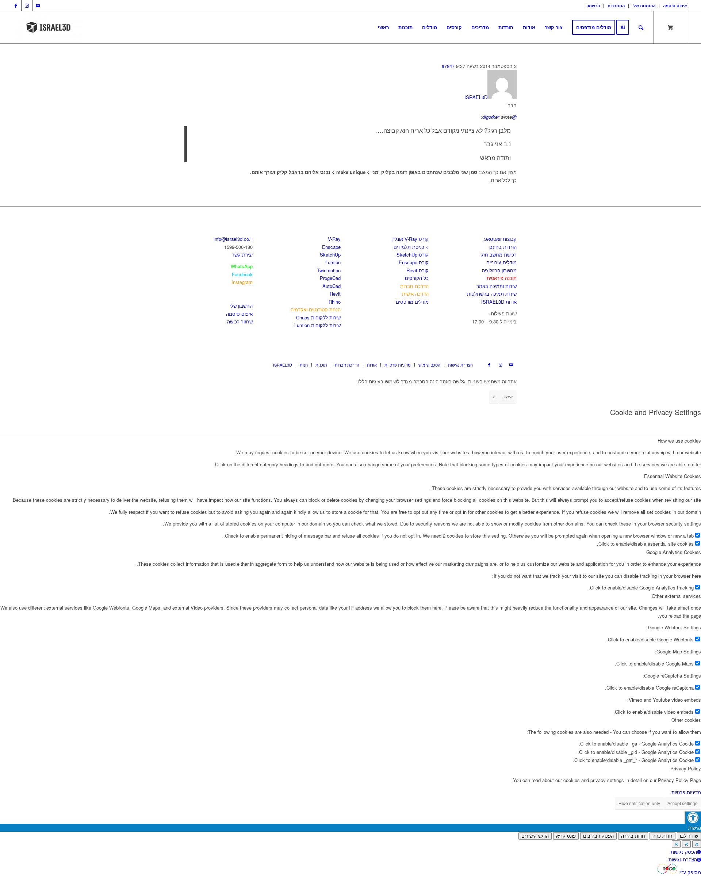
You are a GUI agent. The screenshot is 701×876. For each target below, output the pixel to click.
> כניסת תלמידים (411, 246)
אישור (507, 396)
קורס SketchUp (413, 254)
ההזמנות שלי (643, 5)
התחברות (616, 5)
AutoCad (331, 285)
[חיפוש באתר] (641, 27)
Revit (335, 293)
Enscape (331, 246)
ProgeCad (330, 277)
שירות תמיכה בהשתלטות (492, 293)
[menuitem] (593, 6)
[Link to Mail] (37, 5)
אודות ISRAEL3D (499, 301)
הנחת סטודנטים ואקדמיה (316, 309)
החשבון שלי (241, 305)
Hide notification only (639, 803)
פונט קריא (566, 836)
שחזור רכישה (240, 321)
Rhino (335, 301)
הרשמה (593, 5)
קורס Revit (417, 270)
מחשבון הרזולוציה (499, 270)
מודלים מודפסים (412, 301)
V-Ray (334, 238)
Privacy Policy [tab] (685, 768)
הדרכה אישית (415, 293)
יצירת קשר (242, 254)
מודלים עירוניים (501, 262)
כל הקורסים (417, 277)
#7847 (448, 65)
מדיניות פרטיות (686, 792)
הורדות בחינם (503, 246)
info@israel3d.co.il (233, 238)
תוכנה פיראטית (502, 277)
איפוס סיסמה (675, 5)
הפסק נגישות (684, 851)
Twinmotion (329, 270)
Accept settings (682, 803)
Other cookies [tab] (686, 719)
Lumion (333, 262)
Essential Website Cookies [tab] (672, 476)
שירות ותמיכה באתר (496, 285)
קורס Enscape (414, 262)
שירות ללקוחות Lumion (317, 325)
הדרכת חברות (414, 285)
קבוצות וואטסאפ (500, 238)
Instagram (242, 281)
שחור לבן (689, 836)
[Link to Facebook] (16, 5)
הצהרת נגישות (683, 859)
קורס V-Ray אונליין (410, 238)
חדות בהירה (633, 836)
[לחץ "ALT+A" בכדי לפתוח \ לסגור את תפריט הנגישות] (693, 817)
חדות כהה (662, 836)
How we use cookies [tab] (679, 440)
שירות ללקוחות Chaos (318, 317)
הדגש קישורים (535, 836)
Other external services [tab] (676, 595)
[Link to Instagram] (27, 5)
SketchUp (330, 254)
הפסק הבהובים (598, 836)
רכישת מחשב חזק (498, 254)
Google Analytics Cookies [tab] (673, 552)
